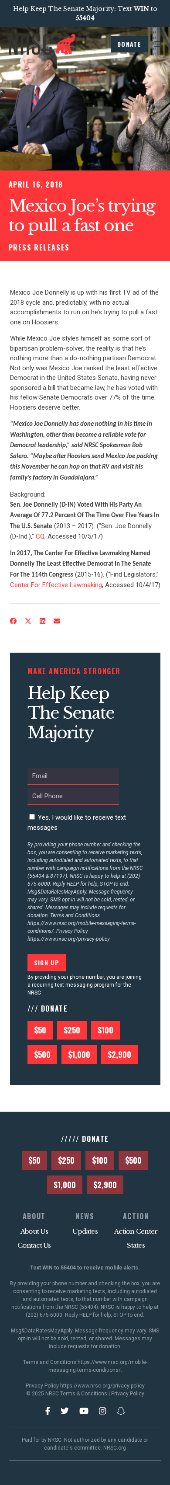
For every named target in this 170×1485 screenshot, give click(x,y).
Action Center (135, 1231)
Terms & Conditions (83, 1394)
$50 (40, 1030)
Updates (85, 1231)
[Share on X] (27, 621)
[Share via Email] (56, 621)
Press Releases (39, 247)
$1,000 (79, 1054)
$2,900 (119, 1054)
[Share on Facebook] (13, 621)
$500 (42, 1054)
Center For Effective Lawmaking (56, 585)
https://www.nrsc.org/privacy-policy (68, 939)
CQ (40, 536)
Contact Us (34, 1245)
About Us (34, 1231)
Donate (129, 44)
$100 (105, 1030)
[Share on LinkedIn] (42, 621)
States (136, 1245)
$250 (72, 1030)
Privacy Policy (127, 1394)
